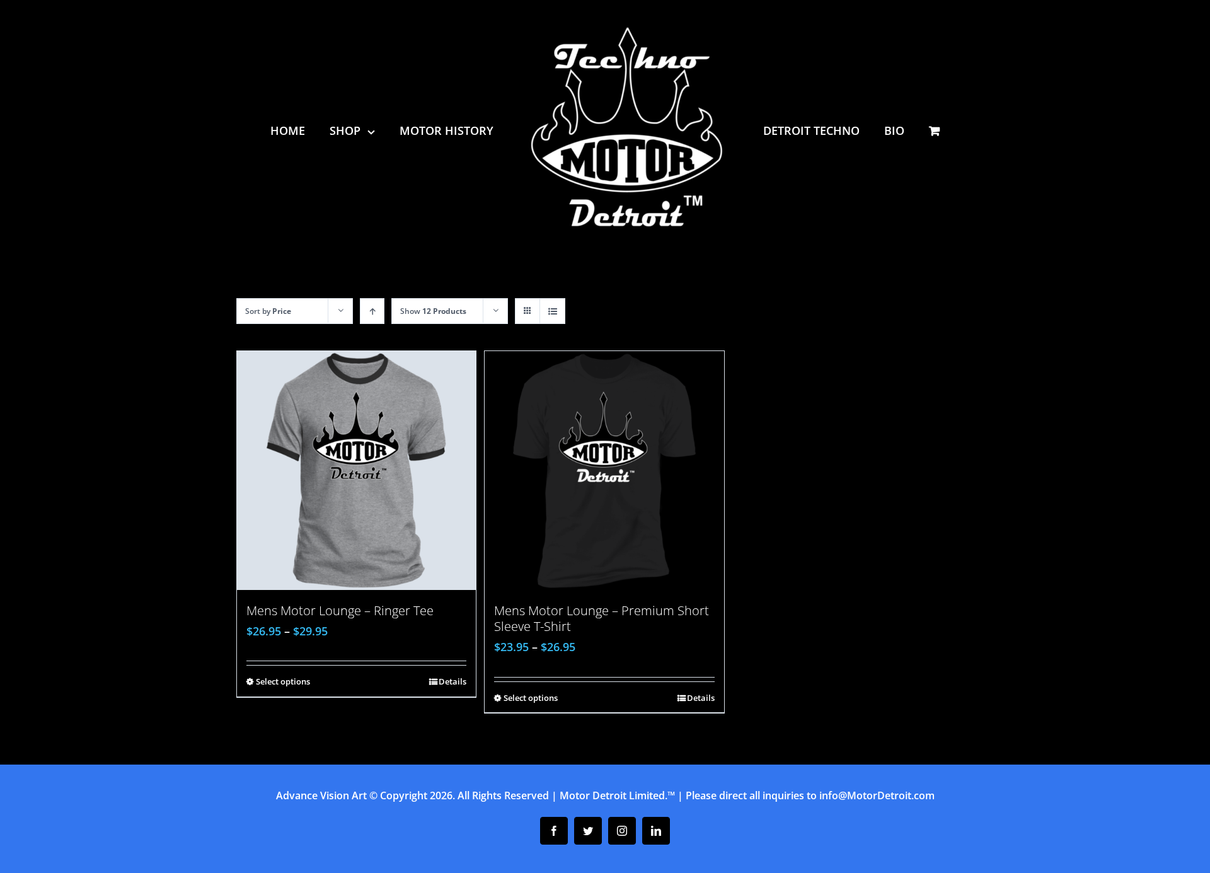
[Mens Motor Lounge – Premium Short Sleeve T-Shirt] (604, 470)
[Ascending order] (372, 311)
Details (452, 681)
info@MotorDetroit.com (877, 795)
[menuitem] (306, 130)
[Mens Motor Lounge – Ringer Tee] (356, 470)
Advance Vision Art (321, 795)
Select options (283, 681)
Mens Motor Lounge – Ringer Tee (340, 610)
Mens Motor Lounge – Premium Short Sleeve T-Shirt (601, 618)
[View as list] (552, 311)
